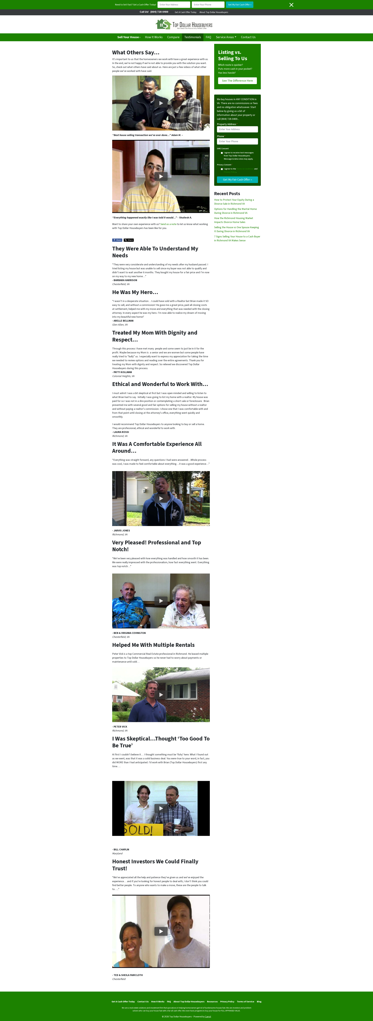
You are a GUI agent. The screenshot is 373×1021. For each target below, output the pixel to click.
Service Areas (225, 37)
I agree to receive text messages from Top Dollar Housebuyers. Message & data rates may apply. (239, 155)
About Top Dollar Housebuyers (213, 12)
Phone (221, 136)
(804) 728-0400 (159, 12)
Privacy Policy (230, 172)
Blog (259, 1001)
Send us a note (168, 224)
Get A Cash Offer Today (185, 12)
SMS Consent (223, 148)
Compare (173, 37)
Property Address (227, 124)
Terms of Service (245, 1001)
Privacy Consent (225, 164)
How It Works (154, 37)
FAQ (208, 37)
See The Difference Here (237, 81)
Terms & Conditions (245, 168)
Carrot (208, 1016)
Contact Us (248, 37)
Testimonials (192, 37)
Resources (212, 1001)
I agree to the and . (240, 170)
